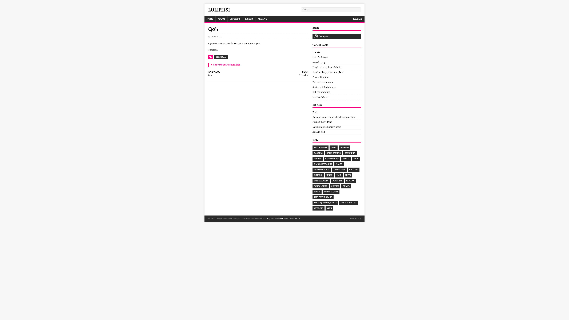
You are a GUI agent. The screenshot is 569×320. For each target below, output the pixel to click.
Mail (339, 175)
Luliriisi (318, 175)
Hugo (268, 219)
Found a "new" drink (322, 122)
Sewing (335, 186)
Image (339, 164)
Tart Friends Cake (323, 197)
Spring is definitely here (324, 87)
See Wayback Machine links (226, 65)
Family (346, 159)
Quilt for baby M (320, 57)
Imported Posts (322, 170)
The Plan (317, 52)
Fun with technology (323, 82)
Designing (350, 153)
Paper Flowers (321, 181)
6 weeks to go (319, 62)
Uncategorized (348, 203)
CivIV (333, 148)
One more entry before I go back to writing (334, 117)
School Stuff (320, 186)
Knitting (353, 170)
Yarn (329, 208)
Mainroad (279, 219)
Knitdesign (339, 170)
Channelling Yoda (321, 77)
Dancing (318, 153)
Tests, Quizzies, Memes (325, 203)
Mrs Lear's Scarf (320, 97)
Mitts (348, 175)
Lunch (329, 175)
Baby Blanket (320, 148)
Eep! (315, 112)
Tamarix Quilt (331, 192)
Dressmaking (332, 159)
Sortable (296, 219)
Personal (221, 57)
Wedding (318, 208)
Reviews (350, 181)
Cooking (344, 148)
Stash (317, 192)
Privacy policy (355, 219)
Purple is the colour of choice (327, 67)
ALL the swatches (321, 92)
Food (355, 159)
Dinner (317, 159)
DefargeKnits (334, 153)
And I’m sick (319, 132)
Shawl (346, 186)
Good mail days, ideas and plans (328, 72)
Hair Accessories (323, 164)
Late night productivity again (327, 127)
